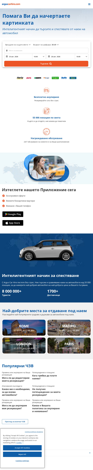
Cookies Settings (22, 461)
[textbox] (46, 50)
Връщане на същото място (16, 45)
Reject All (22, 454)
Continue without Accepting (34, 432)
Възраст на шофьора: (44, 45)
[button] (89, 4)
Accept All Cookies (22, 448)
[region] (22, 448)
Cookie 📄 (20, 443)
